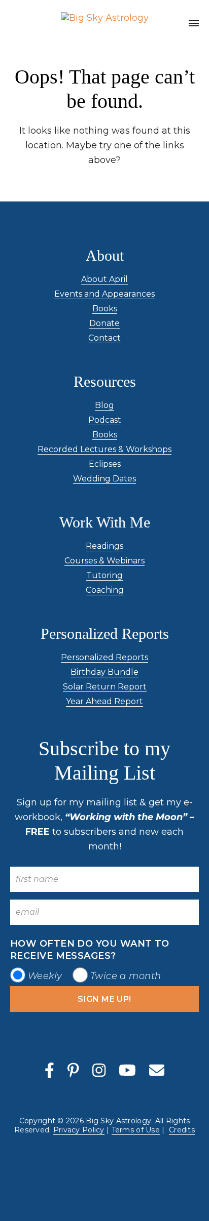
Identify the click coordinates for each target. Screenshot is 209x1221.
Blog (104, 405)
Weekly (45, 976)
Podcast (104, 420)
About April (104, 279)
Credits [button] (182, 1129)
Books (104, 308)
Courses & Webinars (104, 560)
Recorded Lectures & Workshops (104, 449)
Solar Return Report (105, 686)
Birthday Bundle (104, 672)
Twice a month (125, 976)
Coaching (105, 590)
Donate (104, 323)
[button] (194, 25)
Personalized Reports (104, 657)
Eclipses (105, 464)
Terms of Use (136, 1129)
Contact (104, 338)
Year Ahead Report (104, 701)
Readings (104, 546)
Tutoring (104, 575)
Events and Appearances (104, 294)
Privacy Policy (78, 1129)
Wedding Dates (104, 478)
